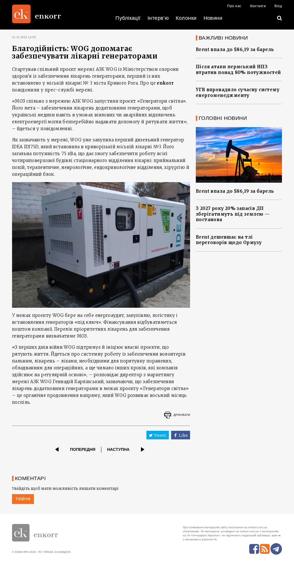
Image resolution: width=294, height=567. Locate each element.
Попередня (82, 449)
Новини (213, 18)
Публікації (128, 18)
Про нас (234, 6)
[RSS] (265, 549)
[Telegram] (276, 549)
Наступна (118, 449)
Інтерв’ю (158, 18)
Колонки (186, 18)
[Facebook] (254, 549)
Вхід (278, 6)
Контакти (258, 6)
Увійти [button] (23, 498)
